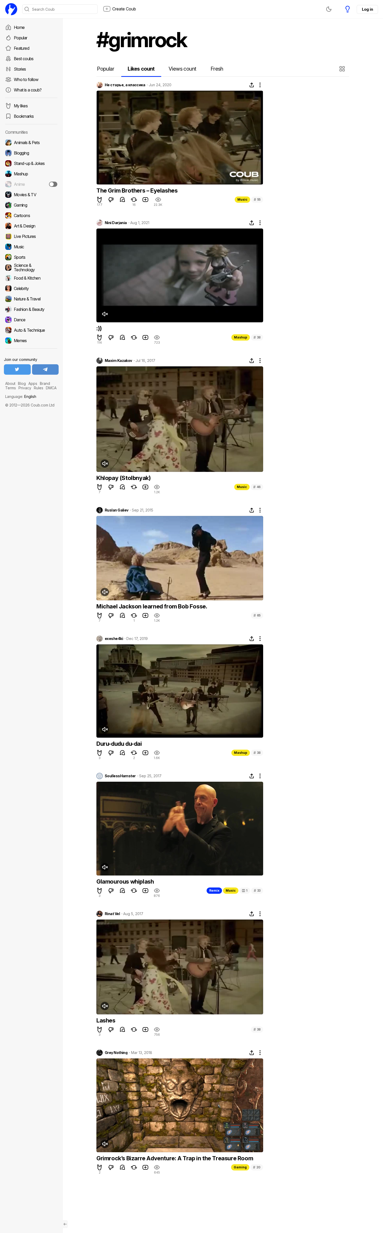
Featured (21, 48)
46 (257, 487)
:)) (99, 328)
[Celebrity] (31, 288)
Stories (20, 69)
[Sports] (31, 257)
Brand (45, 383)
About (10, 383)
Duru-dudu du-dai (119, 743)
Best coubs (24, 58)
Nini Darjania (116, 223)
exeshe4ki (114, 638)
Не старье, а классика (125, 85)
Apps (32, 383)
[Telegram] (45, 369)
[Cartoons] (31, 215)
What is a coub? (27, 90)
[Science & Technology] (31, 267)
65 (257, 615)
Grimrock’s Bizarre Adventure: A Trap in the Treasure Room (174, 1158)
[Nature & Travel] (31, 299)
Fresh (217, 69)
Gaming (240, 1167)
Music (242, 199)
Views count (182, 69)
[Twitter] (17, 369)
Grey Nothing (116, 1053)
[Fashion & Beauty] (31, 309)
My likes (21, 105)
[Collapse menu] (65, 1224)
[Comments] (122, 199)
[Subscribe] (53, 184)
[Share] (252, 85)
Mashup (240, 337)
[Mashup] (31, 174)
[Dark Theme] (329, 9)
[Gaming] (31, 205)
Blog (22, 383)
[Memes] (31, 340)
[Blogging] (31, 153)
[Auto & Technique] (31, 330)
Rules (38, 388)
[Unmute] (105, 314)
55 (257, 199)
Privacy (24, 388)
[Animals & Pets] (31, 142)
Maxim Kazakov (118, 360)
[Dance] (31, 320)
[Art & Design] (31, 226)
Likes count (141, 69)
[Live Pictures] (31, 236)
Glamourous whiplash (125, 881)
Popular (20, 37)
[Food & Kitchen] (31, 278)
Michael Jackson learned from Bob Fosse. (151, 606)
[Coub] (11, 9)
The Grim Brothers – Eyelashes (136, 190)
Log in (367, 9)
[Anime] (31, 184)
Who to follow (26, 79)
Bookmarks (24, 116)
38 (257, 337)
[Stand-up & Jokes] (31, 163)
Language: (20, 396)
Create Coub (124, 8)
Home (19, 27)
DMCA (51, 388)
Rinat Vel (112, 914)
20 (257, 1167)
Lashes (105, 1020)
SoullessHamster (120, 776)
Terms (10, 388)
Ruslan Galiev (116, 510)
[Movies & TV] (31, 194)
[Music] (31, 247)
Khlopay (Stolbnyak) (123, 477)
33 (257, 890)
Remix (214, 890)
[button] (342, 69)
